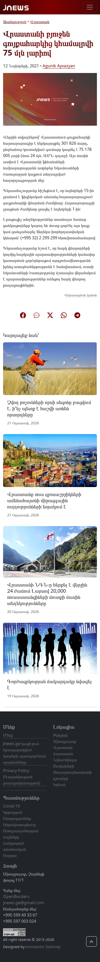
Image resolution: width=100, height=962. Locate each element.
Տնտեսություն (14, 21)
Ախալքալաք (64, 741)
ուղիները (11, 837)
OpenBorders (16, 896)
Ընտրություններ (17, 818)
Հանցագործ (13, 843)
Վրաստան (39, 21)
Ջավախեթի (63, 766)
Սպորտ (10, 855)
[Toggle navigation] (90, 7)
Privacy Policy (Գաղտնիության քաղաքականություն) (21, 777)
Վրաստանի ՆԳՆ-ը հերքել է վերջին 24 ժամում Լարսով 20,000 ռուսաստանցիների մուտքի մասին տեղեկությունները (47, 594)
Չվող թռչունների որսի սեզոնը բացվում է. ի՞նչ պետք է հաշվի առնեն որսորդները (49, 408)
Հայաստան (63, 753)
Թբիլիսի (60, 735)
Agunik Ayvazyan (59, 66)
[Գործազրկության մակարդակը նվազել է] (50, 648)
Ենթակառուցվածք (19, 824)
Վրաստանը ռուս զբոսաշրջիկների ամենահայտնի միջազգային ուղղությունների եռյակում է (44, 500)
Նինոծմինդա (65, 760)
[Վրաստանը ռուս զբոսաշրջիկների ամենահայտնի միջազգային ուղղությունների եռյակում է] (50, 460)
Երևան (59, 784)
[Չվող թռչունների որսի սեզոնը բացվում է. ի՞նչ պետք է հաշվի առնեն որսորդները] (50, 368)
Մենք (8, 735)
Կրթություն (12, 812)
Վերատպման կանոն (80, 294)
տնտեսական (14, 849)
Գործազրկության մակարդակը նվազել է (49, 684)
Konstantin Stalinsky (43, 946)
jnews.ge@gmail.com (23, 902)
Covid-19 (11, 806)
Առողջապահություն (20, 830)
